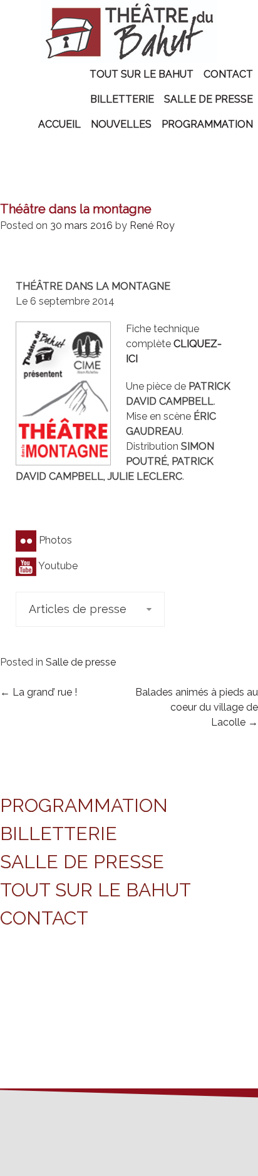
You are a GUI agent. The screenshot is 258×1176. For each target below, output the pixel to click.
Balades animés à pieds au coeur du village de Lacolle (196, 707)
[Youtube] (26, 566)
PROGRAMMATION (207, 124)
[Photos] (26, 540)
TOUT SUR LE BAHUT (142, 74)
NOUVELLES (121, 124)
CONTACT (228, 74)
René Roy (152, 225)
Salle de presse (81, 662)
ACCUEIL (59, 124)
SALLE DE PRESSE (208, 99)
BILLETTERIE (122, 99)
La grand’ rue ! (38, 692)
